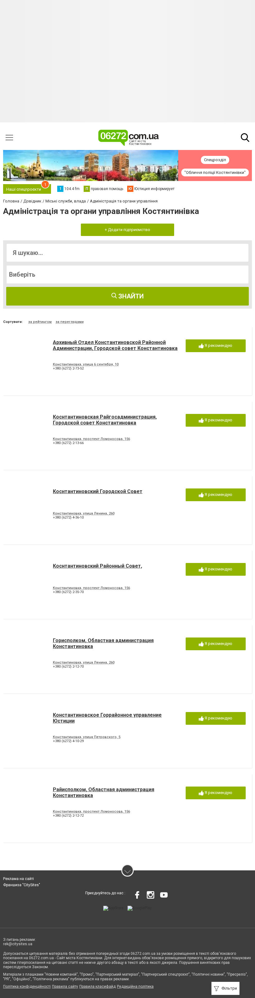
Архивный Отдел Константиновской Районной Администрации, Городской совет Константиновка (115, 345)
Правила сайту (65, 986)
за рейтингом (40, 322)
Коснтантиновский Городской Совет (97, 491)
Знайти (130, 296)
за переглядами (70, 322)
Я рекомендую (218, 345)
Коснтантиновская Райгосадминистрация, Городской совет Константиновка (105, 420)
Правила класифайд (97, 986)
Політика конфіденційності (27, 986)
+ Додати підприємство (127, 229)
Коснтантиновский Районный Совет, (97, 566)
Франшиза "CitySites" (21, 885)
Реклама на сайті (18, 879)
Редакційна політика (135, 986)
